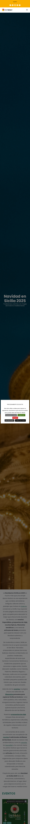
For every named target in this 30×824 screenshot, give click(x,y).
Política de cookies (20, 420)
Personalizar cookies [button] (11, 415)
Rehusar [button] (15, 418)
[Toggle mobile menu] (27, 10)
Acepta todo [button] (21, 415)
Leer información (9, 420)
